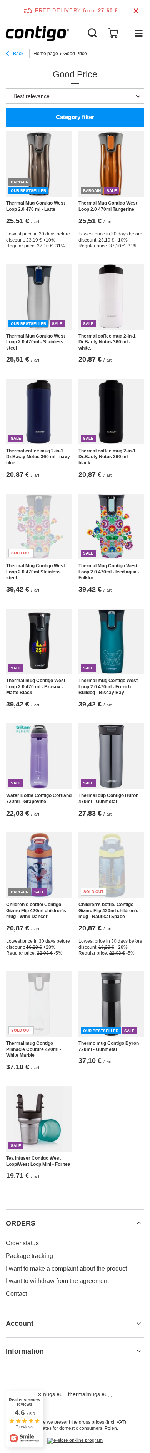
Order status (22, 1243)
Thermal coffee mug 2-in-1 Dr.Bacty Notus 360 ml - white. (107, 342)
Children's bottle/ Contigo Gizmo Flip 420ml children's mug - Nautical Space (108, 910)
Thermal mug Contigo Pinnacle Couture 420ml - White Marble (33, 1049)
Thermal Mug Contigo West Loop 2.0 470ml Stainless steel (35, 571)
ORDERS (20, 1223)
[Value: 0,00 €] (113, 33)
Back (17, 53)
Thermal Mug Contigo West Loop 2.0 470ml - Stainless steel (35, 342)
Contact (16, 1293)
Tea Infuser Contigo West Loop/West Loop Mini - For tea (38, 1161)
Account (19, 1323)
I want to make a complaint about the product (66, 1268)
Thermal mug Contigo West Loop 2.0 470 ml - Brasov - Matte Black (35, 686)
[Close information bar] (136, 11)
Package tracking (29, 1256)
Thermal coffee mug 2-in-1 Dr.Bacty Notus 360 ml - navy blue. (38, 457)
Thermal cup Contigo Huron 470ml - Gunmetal (108, 798)
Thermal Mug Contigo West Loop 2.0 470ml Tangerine (107, 206)
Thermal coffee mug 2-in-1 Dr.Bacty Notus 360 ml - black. (107, 457)
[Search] (92, 33)
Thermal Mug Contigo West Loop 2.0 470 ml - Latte (35, 206)
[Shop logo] (37, 33)
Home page (45, 53)
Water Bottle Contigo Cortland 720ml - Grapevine (39, 798)
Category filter (75, 117)
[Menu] (138, 33)
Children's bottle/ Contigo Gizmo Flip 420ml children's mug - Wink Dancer (36, 910)
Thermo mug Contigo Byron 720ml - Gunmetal (108, 1046)
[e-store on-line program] (75, 1441)
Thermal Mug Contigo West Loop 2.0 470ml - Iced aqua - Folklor (108, 571)
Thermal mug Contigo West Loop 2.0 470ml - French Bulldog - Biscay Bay (108, 686)
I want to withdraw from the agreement (57, 1281)
